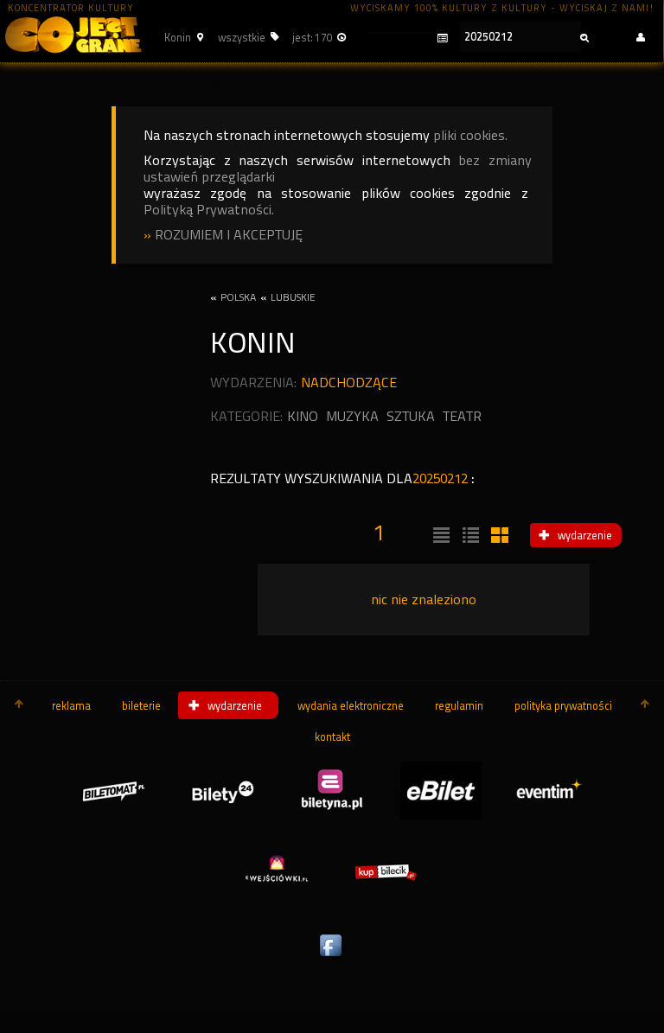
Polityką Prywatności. (209, 209)
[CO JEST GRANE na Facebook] (332, 957)
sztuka (410, 416)
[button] (181, 37)
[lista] (439, 536)
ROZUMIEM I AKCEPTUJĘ (229, 234)
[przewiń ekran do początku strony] (19, 705)
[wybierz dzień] (407, 38)
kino (302, 416)
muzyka (352, 416)
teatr (462, 416)
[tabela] (468, 536)
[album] (498, 536)
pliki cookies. (470, 135)
